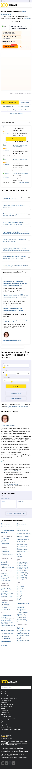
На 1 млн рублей (22, 572)
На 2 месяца (20, 586)
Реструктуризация (22, 549)
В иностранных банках (8, 625)
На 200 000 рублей (22, 567)
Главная (3, 9)
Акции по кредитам (7, 627)
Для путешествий (22, 621)
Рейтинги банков (6, 696)
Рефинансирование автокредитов (23, 540)
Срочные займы (6, 527)
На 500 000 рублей (22, 570)
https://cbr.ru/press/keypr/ (12, 484)
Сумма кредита (7, 363)
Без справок (4, 562)
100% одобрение (6, 580)
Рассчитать (16, 386)
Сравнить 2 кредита (16, 398)
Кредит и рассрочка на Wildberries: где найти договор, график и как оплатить (15, 297)
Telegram (22, 741)
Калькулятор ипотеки (23, 630)
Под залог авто (5, 604)
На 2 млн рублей (22, 575)
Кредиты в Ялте (10, 9)
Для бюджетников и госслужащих (7, 622)
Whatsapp (3, 743)
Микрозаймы (25, 102)
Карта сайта (4, 725)
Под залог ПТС (17, 110)
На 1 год (19, 591)
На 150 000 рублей (22, 565)
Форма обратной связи (15, 743)
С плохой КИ (4, 575)
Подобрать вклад (6, 716)
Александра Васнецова (8, 425)
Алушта (8, 406)
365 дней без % (21, 619)
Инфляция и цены (6, 714)
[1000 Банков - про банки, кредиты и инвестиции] (10, 763)
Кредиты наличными (9, 102)
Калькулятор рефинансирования (23, 632)
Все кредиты (5, 524)
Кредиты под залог (7, 630)
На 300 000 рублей (22, 569)
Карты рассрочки (8, 106)
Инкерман (4, 408)
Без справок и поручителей (5, 565)
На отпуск (4, 553)
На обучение (5, 551)
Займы (3, 708)
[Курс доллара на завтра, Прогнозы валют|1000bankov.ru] (6, 763)
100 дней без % (21, 616)
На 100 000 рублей (22, 564)
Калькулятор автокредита (20, 637)
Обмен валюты (5, 712)
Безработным (5, 542)
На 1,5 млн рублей (22, 574)
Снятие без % (21, 614)
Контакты (4, 723)
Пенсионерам (5, 538)
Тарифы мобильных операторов (11, 729)
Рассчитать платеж (24, 156)
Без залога (4, 602)
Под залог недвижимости (5, 608)
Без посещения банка (7, 590)
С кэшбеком (20, 611)
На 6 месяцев (21, 590)
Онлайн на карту (6, 588)
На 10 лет (19, 600)
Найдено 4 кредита (6, 13)
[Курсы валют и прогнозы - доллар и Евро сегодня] (2, 763)
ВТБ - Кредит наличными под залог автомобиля (20, 145)
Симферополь (16, 406)
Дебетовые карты (6, 710)
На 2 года (19, 593)
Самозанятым (5, 543)
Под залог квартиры (7, 633)
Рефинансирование (24, 534)
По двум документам (7, 567)
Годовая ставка (6, 377)
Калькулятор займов (23, 635)
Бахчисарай (24, 406)
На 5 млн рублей (22, 579)
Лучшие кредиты (6, 615)
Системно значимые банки (9, 698)
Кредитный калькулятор (20, 627)
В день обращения (6, 595)
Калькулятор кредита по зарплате (23, 641)
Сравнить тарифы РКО (8, 719)
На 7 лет (19, 598)
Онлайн (19, 554)
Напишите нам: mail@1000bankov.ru (10, 741)
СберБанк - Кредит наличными (20, 173)
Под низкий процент (7, 619)
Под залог (20, 556)
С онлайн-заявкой (22, 612)
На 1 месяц (20, 585)
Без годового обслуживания (21, 608)
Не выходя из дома (6, 596)
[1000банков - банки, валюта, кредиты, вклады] (13, 763)
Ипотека (27, 110)
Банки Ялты (4, 692)
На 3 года (19, 595)
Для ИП (19, 528)
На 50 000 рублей (22, 562)
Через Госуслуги (6, 620)
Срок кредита (5, 370)
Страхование (5, 721)
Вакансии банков (6, 727)
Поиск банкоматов (6, 700)
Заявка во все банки (7, 593)
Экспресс (3, 617)
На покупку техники (7, 554)
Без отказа (4, 573)
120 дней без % (21, 617)
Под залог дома (5, 635)
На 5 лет (19, 596)
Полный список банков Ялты (16, 513)
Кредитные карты (23, 106)
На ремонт (4, 550)
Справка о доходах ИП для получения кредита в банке (13, 309)
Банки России (5, 694)
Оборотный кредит (22, 530)
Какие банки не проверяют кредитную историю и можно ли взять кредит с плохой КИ (15, 283)
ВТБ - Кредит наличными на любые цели (20, 159)
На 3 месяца (20, 588)
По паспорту (4, 561)
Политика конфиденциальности (9, 757)
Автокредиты (6, 110)
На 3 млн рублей (22, 577)
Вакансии (24, 743)
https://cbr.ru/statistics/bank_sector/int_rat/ (16, 471)
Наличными (4, 591)
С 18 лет (3, 540)
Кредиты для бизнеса (16, 113)
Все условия (7, 142)
